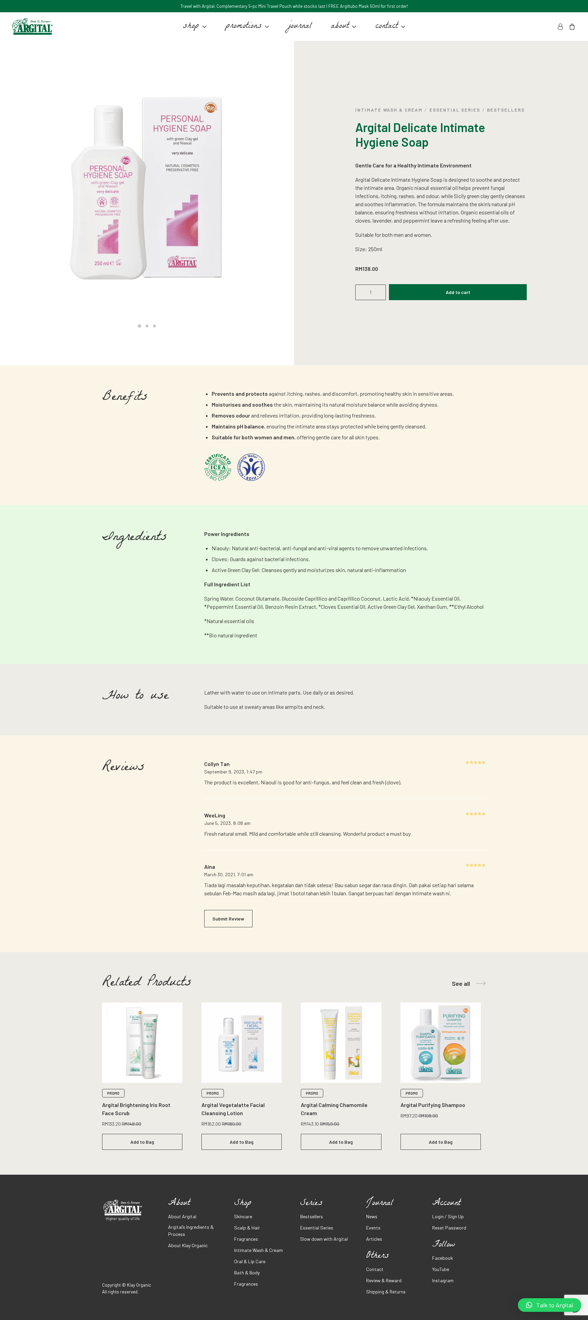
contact (386, 26)
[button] (549, 1305)
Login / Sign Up (448, 1216)
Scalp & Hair (247, 1228)
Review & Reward (384, 1280)
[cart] (571, 26)
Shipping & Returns (386, 1291)
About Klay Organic (188, 1245)
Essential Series (454, 110)
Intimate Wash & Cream (389, 110)
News (371, 1216)
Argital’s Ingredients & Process (191, 1230)
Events (373, 1228)
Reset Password (449, 1228)
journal (300, 26)
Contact (374, 1269)
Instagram (443, 1280)
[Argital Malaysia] (32, 26)
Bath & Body (247, 1272)
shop (191, 26)
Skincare (243, 1216)
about (340, 26)
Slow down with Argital (324, 1239)
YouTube (440, 1269)
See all (461, 983)
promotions (244, 26)
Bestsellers (505, 110)
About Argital (182, 1216)
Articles (374, 1239)
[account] (561, 26)
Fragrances (246, 1239)
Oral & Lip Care (249, 1261)
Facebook (442, 1258)
